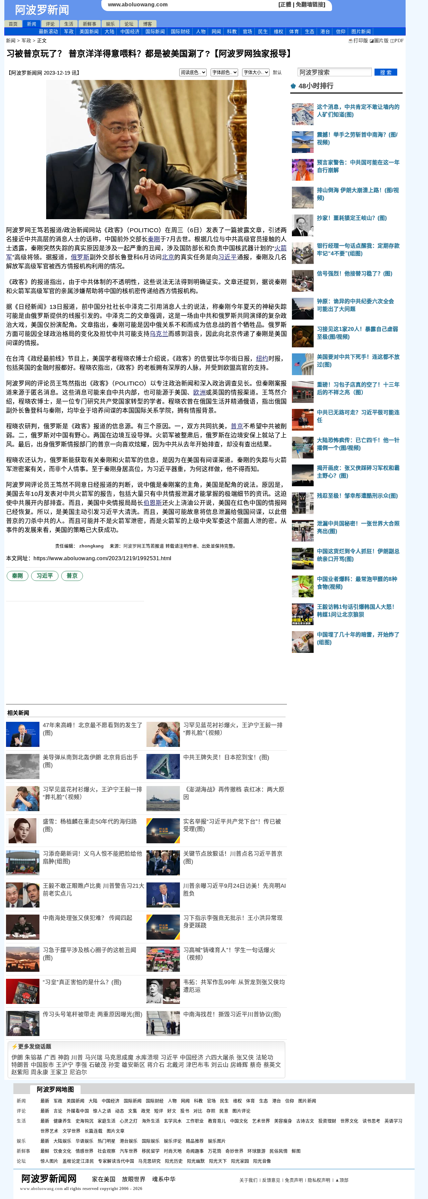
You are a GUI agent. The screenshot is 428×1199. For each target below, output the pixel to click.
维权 (279, 31)
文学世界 (72, 1130)
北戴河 (175, 1065)
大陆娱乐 (63, 1140)
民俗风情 (279, 1150)
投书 (184, 1110)
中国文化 (239, 1120)
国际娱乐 (151, 1140)
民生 (263, 31)
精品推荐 (195, 1140)
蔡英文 (272, 1065)
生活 (68, 23)
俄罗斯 (80, 257)
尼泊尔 (78, 1072)
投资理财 (327, 1120)
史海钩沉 (85, 1120)
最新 (48, 31)
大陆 (109, 31)
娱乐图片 (217, 1140)
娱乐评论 (173, 1140)
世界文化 (349, 1120)
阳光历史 (174, 1161)
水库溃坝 (147, 1057)
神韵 (64, 1057)
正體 (285, 4)
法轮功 (265, 1057)
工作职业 (195, 1120)
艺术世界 (261, 1120)
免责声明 (294, 1180)
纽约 (262, 358)
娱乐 (110, 23)
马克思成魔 (119, 1057)
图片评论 (241, 1110)
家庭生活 (107, 1120)
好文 (171, 1110)
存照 (210, 1110)
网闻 (216, 31)
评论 (50, 23)
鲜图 (296, 1150)
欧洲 (199, 392)
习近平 (227, 257)
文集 (132, 1110)
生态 (310, 31)
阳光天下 (218, 1161)
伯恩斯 (152, 503)
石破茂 (98, 1065)
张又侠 (245, 1057)
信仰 (341, 31)
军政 (69, 31)
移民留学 (151, 1150)
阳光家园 (240, 1161)
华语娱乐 (85, 1140)
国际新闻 (155, 31)
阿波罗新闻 (42, 10)
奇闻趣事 (195, 1150)
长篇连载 (94, 1130)
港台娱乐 (129, 1140)
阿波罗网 (132, 545)
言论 (58, 1110)
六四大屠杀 (220, 1057)
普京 (237, 426)
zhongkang (92, 545)
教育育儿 (217, 1120)
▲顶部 (342, 1180)
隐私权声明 (319, 1180)
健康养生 (63, 1120)
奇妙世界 (234, 1150)
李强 (81, 1065)
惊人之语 (102, 1110)
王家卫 (59, 1072)
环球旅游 (256, 1150)
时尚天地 (173, 1150)
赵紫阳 (20, 1072)
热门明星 (107, 1140)
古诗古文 (305, 1120)
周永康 (39, 1072)
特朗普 (20, 1065)
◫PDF (397, 40)
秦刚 (154, 239)
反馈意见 (271, 1180)
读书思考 (371, 1120)
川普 (77, 1057)
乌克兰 (158, 334)
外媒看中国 (78, 1110)
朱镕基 (33, 1057)
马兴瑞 (94, 1057)
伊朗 (17, 1057)
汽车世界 (129, 1150)
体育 (294, 31)
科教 (232, 31)
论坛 (128, 23)
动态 (119, 1110)
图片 (361, 31)
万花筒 (215, 1150)
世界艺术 (49, 1130)
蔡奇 (255, 1065)
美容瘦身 (283, 1120)
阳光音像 (262, 1161)
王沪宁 (65, 1065)
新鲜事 (90, 23)
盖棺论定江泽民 (78, 1161)
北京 (168, 257)
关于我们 (248, 1180)
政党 (145, 1110)
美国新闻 (89, 31)
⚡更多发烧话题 (31, 1046)
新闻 (31, 23)
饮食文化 (63, 1150)
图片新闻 (307, 1100)
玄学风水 (173, 1120)
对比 (197, 1110)
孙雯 (114, 1065)
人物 (201, 31)
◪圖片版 (379, 40)
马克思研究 (149, 1161)
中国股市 (42, 1065)
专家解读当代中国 (116, 1161)
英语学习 (394, 1120)
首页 (13, 23)
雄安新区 (133, 1065)
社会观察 (107, 1150)
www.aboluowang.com (138, 4)
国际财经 (180, 31)
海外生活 (151, 1120)
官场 (247, 31)
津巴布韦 (197, 1065)
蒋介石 (156, 1065)
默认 (277, 72)
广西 (50, 1057)
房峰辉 (239, 1065)
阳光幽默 (196, 1161)
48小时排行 (316, 86)
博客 (147, 23)
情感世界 (85, 1150)
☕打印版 (358, 40)
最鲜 (44, 1150)
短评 (158, 1110)
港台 (325, 31)
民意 (223, 1110)
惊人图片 (49, 1161)
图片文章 (116, 1130)
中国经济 (130, 31)
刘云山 (220, 1065)
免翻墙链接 (310, 4)
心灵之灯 (129, 1120)
